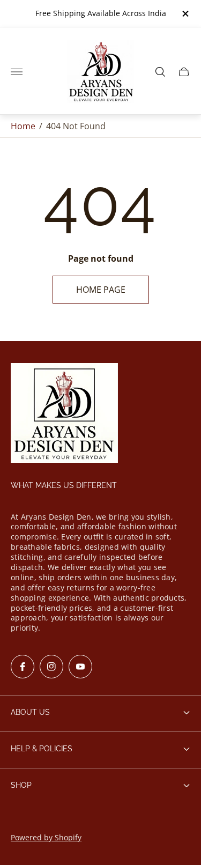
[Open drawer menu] (16, 72)
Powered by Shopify (46, 837)
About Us (30, 712)
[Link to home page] (64, 413)
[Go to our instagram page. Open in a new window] (51, 666)
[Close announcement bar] (184, 13)
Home (23, 126)
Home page (100, 289)
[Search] (160, 72)
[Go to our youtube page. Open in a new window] (80, 666)
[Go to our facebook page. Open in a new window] (22, 666)
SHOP (21, 785)
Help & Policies (41, 748)
